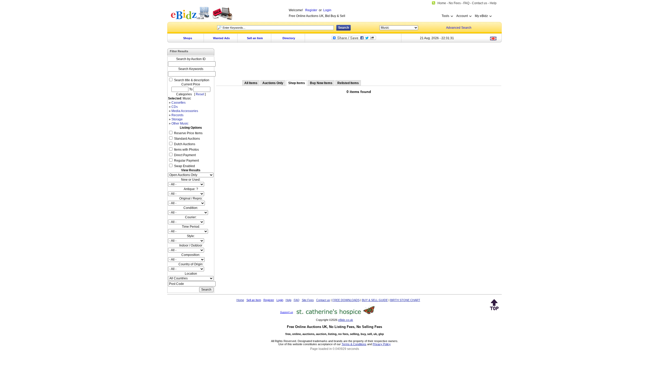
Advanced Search (458, 28)
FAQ (296, 300)
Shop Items (296, 83)
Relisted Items (348, 83)
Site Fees (308, 300)
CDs (174, 107)
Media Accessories (184, 111)
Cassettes (178, 102)
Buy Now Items (321, 83)
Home (240, 300)
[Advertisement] (359, 62)
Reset (200, 94)
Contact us (323, 300)
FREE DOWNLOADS (346, 300)
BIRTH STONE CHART (405, 300)
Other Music (179, 123)
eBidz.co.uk (345, 319)
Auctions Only (272, 83)
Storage (177, 119)
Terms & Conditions (354, 344)
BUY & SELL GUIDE (375, 300)
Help (288, 300)
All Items (250, 83)
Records (177, 115)
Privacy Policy (382, 344)
